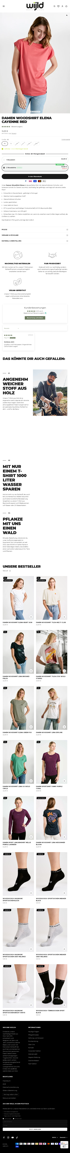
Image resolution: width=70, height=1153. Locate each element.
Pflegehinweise (33, 1035)
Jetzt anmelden (35, 1129)
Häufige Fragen (33, 1031)
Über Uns (31, 1044)
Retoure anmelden (9, 1098)
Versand (13, 133)
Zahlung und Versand (35, 1038)
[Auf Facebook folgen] (4, 1137)
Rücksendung (33, 1041)
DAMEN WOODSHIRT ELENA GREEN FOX (17, 732)
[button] (6, 126)
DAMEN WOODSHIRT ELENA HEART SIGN (17, 622)
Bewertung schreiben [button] (35, 318)
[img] (8, 335)
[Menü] (67, 1142)
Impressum (6, 1081)
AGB (4, 1084)
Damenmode (18, 1118)
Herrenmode (7, 1118)
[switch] (64, 1146)
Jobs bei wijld (32, 1054)
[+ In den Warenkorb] (31, 616)
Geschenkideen (33, 1060)
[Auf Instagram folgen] (8, 1137)
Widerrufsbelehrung (10, 1090)
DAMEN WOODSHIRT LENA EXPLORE (49, 732)
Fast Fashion (32, 1064)
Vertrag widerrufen (11, 1094)
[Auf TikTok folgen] (17, 1137)
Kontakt (31, 1048)
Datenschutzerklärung (11, 1087)
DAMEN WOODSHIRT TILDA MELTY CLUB (51, 622)
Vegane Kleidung (34, 1057)
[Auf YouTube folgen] (12, 1137)
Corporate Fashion (34, 1051)
